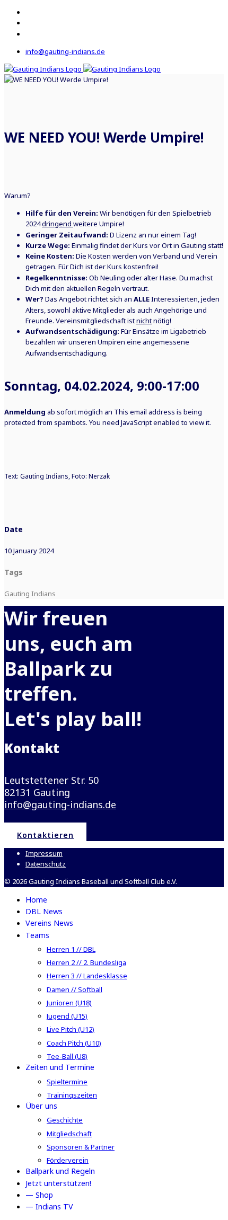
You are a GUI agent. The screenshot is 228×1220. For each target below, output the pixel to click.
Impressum (44, 853)
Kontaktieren (45, 835)
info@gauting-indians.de (65, 51)
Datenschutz (45, 864)
